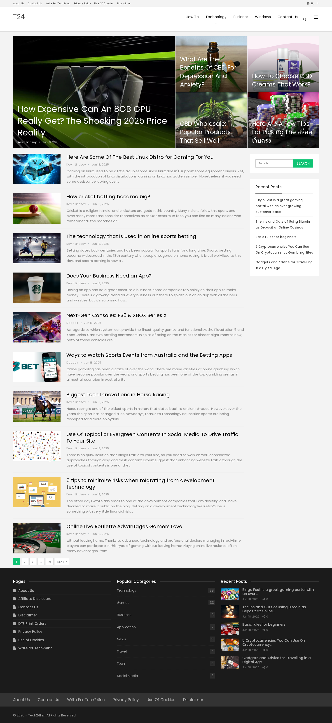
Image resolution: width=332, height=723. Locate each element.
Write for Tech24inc (58, 3)
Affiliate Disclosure (34, 598)
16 (49, 562)
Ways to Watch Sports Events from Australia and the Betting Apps (149, 355)
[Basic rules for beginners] (230, 629)
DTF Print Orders (32, 623)
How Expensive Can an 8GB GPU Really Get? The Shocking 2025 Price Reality (92, 120)
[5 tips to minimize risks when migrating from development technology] (37, 492)
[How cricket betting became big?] (37, 208)
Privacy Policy (82, 3)
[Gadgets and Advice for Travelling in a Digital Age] (230, 662)
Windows (263, 16)
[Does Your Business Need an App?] (37, 288)
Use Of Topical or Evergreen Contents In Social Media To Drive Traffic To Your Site (152, 437)
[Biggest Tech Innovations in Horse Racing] (37, 406)
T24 (19, 17)
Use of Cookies (104, 3)
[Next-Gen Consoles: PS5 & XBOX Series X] (37, 327)
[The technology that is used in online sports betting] (37, 248)
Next (61, 562)
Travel (122, 651)
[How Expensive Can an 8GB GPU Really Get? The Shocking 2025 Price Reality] (94, 92)
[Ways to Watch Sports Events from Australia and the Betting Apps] (37, 367)
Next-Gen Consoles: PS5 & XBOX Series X (116, 315)
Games (123, 602)
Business (240, 16)
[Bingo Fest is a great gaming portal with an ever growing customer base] (230, 594)
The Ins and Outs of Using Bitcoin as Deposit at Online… (274, 609)
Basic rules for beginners (276, 237)
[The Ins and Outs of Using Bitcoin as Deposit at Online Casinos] (230, 611)
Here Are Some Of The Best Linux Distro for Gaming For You (140, 157)
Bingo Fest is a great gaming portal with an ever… (278, 591)
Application (126, 627)
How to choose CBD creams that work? (282, 80)
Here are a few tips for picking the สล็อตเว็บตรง (282, 132)
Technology (216, 16)
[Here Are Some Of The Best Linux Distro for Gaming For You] (37, 169)
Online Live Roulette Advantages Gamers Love (124, 526)
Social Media (127, 675)
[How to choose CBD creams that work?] (283, 64)
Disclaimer (124, 3)
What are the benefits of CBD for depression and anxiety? (208, 72)
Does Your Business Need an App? (109, 275)
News (121, 639)
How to (192, 16)
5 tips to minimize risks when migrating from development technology (140, 483)
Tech (121, 663)
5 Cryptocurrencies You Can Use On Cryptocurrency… (273, 642)
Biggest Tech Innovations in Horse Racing (118, 394)
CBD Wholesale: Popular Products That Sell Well (205, 132)
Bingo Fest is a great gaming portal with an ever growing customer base (279, 206)
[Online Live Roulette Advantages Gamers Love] (37, 538)
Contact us (35, 3)
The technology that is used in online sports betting (131, 236)
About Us (18, 3)
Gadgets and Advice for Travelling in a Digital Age (276, 659)
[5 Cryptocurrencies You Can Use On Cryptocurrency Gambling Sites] (230, 645)
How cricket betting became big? (108, 196)
